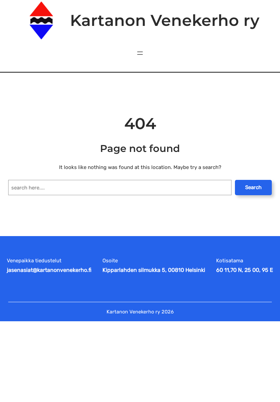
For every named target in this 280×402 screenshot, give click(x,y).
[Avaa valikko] (140, 53)
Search (253, 187)
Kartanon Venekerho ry (165, 20)
